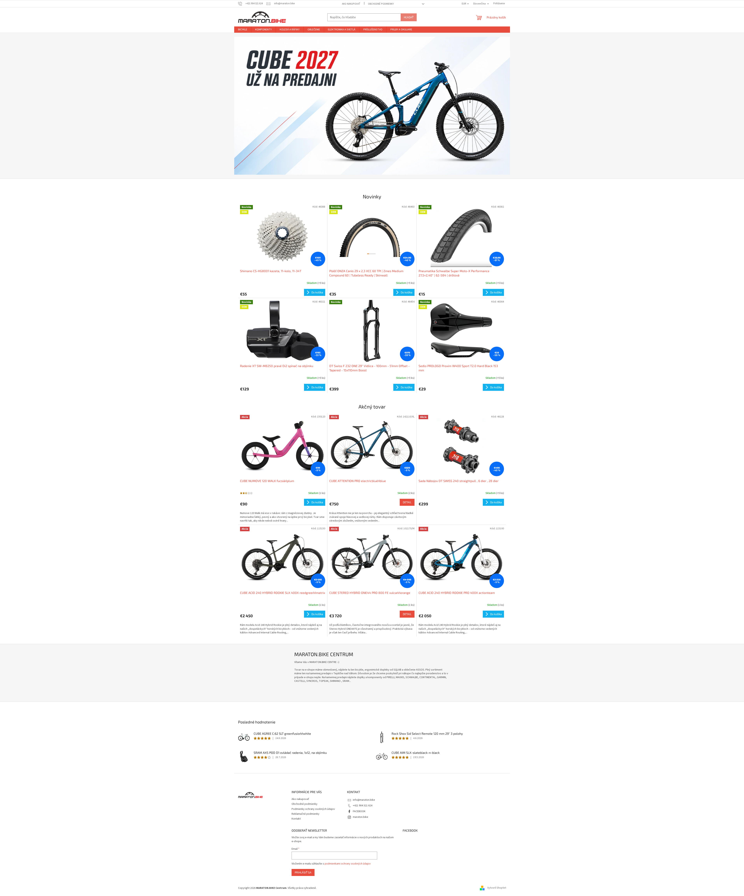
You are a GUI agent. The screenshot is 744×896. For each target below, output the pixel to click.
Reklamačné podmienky (305, 814)
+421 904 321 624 (362, 805)
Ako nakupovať (351, 4)
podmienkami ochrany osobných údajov (348, 864)
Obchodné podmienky (381, 4)
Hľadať (409, 17)
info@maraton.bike (364, 800)
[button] (255, 106)
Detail (407, 502)
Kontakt (296, 819)
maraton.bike (360, 817)
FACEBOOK (359, 811)
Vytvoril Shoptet (496, 888)
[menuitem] (242, 29)
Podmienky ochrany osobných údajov (313, 809)
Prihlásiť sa (303, 872)
